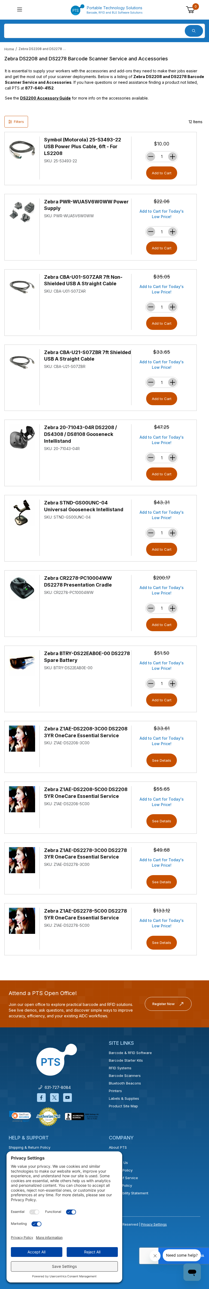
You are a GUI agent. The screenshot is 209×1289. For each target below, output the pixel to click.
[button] (20, 1116)
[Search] (194, 31)
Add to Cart (161, 173)
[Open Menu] (19, 10)
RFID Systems (120, 1068)
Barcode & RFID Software (130, 1053)
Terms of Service (123, 1178)
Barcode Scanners (125, 1075)
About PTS (118, 1147)
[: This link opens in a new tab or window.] (48, 1116)
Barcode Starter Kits (126, 1060)
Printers (115, 1091)
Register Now (163, 1004)
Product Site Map (123, 1106)
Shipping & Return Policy (29, 1147)
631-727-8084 (56, 1087)
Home (9, 49)
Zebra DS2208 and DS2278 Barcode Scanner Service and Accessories (43, 49)
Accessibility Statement (128, 1193)
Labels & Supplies (124, 1098)
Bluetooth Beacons (125, 1083)
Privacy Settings (154, 1224)
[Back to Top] (192, 1237)
